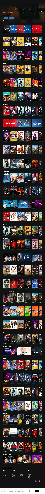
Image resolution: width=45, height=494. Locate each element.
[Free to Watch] (6, 41)
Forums (29, 475)
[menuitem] (38, 1)
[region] (22, 491)
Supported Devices (30, 473)
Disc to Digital (21, 474)
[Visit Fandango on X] (38, 481)
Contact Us (29, 476)
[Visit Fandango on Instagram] (39, 481)
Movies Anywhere (22, 475)
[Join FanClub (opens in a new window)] (34, 1)
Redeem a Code (13, 476)
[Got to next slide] (41, 29)
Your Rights (23, 489)
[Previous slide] (38, 11)
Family (20, 473)
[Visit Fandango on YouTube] (36, 481)
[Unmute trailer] (10, 20)
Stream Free (4, 475)
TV (3, 474)
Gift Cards (21, 476)
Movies (4, 473)
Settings (12, 474)
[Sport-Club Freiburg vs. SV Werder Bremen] (10, 29)
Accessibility (29, 478)
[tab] (3, 20)
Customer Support (30, 474)
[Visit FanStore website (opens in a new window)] (40, 1)
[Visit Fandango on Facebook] (35, 481)
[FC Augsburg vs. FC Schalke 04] (24, 29)
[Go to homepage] (3, 1)
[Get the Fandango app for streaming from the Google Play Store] (9, 468)
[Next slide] (41, 11)
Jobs (28, 479)
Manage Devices (13, 475)
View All (41, 49)
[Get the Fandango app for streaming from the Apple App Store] (5, 468)
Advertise (29, 477)
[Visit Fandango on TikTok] (40, 481)
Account (12, 473)
